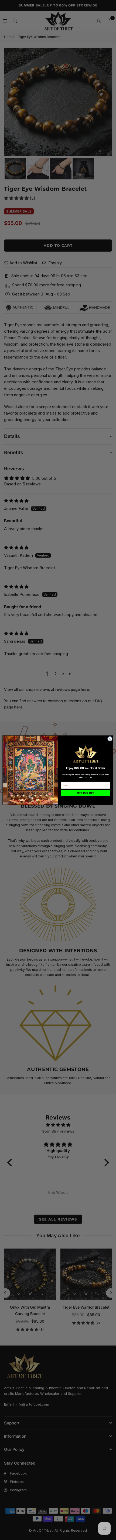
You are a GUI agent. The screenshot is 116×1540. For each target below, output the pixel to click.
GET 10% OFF (85, 793)
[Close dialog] (110, 738)
